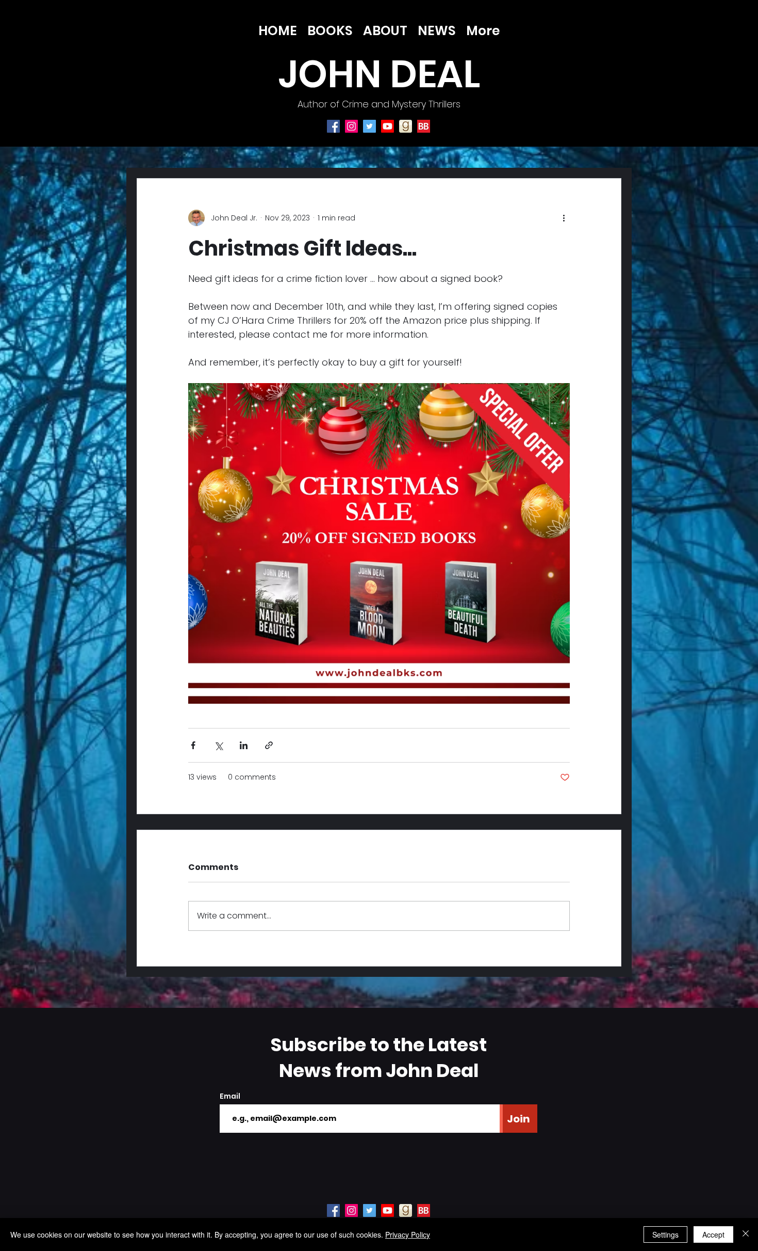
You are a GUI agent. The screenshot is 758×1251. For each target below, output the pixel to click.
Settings (665, 1234)
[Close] (745, 1234)
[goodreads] (405, 126)
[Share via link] (269, 745)
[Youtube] (387, 126)
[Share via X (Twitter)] (218, 745)
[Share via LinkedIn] (244, 745)
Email (230, 1096)
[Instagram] (351, 126)
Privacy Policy (407, 1234)
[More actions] (563, 218)
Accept (713, 1234)
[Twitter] (369, 126)
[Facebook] (333, 126)
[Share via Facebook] (193, 745)
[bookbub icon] (423, 126)
